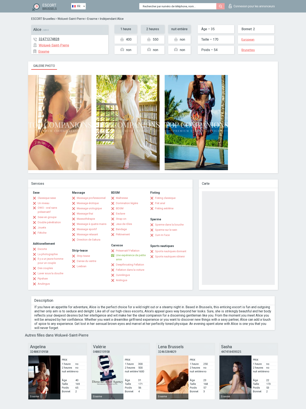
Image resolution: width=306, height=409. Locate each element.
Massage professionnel (91, 198)
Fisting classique (165, 198)
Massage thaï (85, 213)
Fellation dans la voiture (130, 269)
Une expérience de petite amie (131, 257)
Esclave (120, 213)
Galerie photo (44, 65)
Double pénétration (49, 222)
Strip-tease (83, 255)
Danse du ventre (86, 261)
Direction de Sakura (88, 239)
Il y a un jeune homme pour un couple (50, 260)
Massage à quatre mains (91, 224)
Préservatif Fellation (127, 250)
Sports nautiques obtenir (170, 256)
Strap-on (121, 218)
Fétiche (42, 232)
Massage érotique (88, 203)
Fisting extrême (164, 208)
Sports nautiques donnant (170, 251)
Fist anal (160, 203)
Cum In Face (162, 235)
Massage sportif (87, 229)
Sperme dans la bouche (169, 224)
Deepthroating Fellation (130, 264)
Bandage (121, 229)
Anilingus (121, 280)
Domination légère (127, 203)
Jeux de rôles (124, 224)
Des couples (45, 268)
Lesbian (81, 266)
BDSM (119, 208)
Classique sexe (47, 198)
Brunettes (248, 50)
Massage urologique (89, 208)
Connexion (254, 6)
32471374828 (49, 39)
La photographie (48, 254)
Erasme (92, 18)
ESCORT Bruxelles (43, 18)
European (247, 39)
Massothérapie (86, 218)
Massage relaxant (87, 234)
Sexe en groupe (47, 217)
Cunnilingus (123, 275)
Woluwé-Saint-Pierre (71, 18)
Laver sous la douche (50, 273)
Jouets (42, 227)
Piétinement (123, 234)
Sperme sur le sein (166, 229)
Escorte (42, 249)
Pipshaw (43, 278)
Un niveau (43, 203)
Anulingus (44, 283)
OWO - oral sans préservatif (47, 209)
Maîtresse (122, 198)
